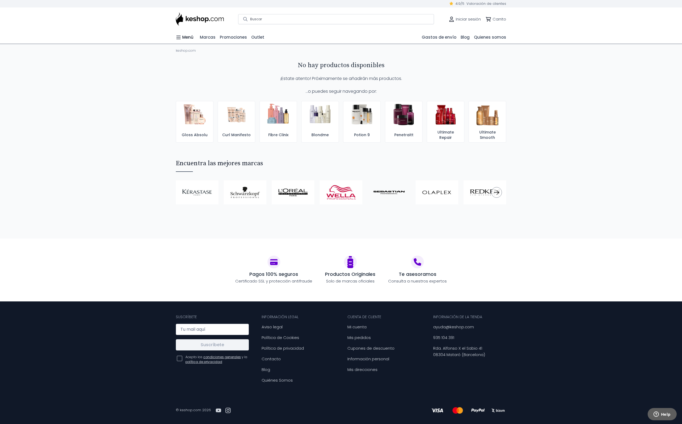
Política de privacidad (283, 348)
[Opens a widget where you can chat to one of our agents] (662, 414)
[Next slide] (496, 192)
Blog (266, 369)
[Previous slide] (185, 192)
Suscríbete (212, 345)
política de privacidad (203, 362)
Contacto (271, 359)
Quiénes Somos (277, 380)
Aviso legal (272, 327)
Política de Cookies (280, 337)
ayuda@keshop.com (453, 327)
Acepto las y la (216, 359)
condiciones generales (222, 357)
